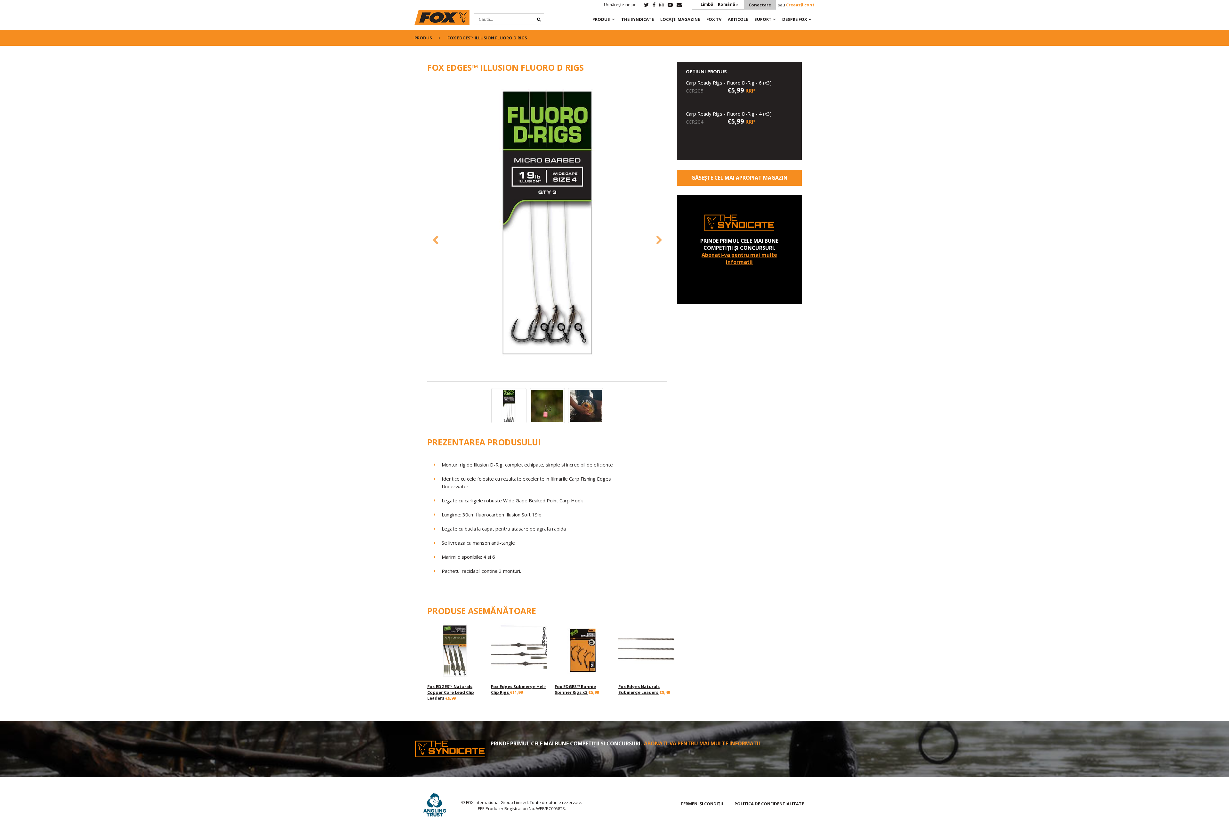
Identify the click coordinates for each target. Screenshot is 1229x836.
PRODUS (601, 19)
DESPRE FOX (794, 19)
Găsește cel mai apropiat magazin (739, 177)
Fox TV (713, 19)
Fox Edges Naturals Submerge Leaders (639, 689)
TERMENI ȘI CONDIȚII (701, 804)
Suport (763, 19)
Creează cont (800, 5)
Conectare (760, 5)
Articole (738, 19)
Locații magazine (680, 19)
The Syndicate (637, 19)
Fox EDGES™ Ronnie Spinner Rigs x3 (575, 689)
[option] (547, 224)
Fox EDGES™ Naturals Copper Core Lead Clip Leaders (450, 692)
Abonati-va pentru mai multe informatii (739, 258)
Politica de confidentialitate (769, 804)
